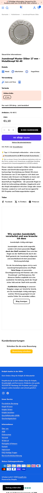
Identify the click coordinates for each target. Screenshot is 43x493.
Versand (5, 438)
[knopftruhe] (21, 8)
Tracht (34, 385)
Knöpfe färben (7, 409)
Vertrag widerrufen (13, 487)
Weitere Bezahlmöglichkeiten (21, 142)
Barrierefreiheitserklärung (12, 456)
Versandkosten (18, 147)
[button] (7, 7)
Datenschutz (6, 435)
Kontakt (5, 446)
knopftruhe (22, 477)
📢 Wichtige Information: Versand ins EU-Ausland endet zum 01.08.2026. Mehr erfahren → (21, 2)
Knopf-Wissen (7, 406)
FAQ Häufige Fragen (9, 452)
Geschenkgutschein (9, 418)
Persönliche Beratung (10, 403)
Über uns (5, 429)
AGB (3, 432)
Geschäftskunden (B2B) (10, 415)
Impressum (6, 449)
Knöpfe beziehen (8, 412)
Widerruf (5, 441)
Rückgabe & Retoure (9, 443)
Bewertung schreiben (21, 351)
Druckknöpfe (6, 383)
